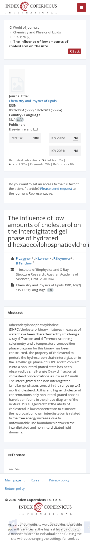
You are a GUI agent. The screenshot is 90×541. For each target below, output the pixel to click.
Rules (35, 480)
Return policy (15, 488)
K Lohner (42, 258)
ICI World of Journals (24, 27)
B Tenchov (24, 263)
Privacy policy (59, 480)
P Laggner (23, 258)
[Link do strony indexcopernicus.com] (45, 508)
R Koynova (62, 258)
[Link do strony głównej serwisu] (31, 7)
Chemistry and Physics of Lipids (37, 32)
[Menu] (81, 7)
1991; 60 (22, 36)
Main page (13, 480)
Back (76, 51)
